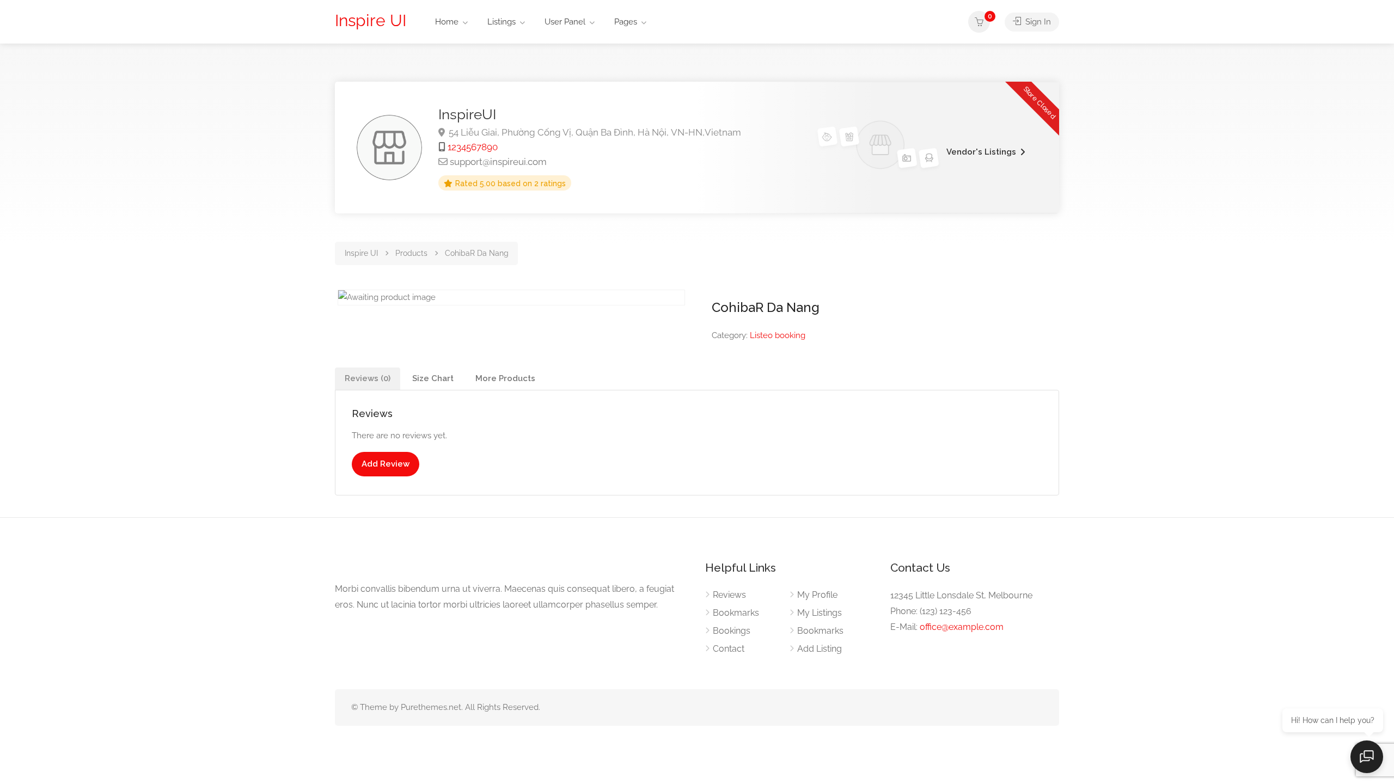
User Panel (565, 22)
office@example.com (962, 627)
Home (446, 22)
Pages (625, 22)
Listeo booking (777, 335)
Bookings (731, 631)
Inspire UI (370, 20)
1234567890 (473, 147)
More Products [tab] (505, 378)
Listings (501, 22)
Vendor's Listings (981, 152)
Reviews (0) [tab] (367, 378)
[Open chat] (1366, 756)
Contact (728, 649)
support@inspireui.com (498, 161)
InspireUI (467, 114)
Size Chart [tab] (433, 378)
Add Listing (819, 649)
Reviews (729, 595)
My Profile (817, 595)
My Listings (819, 613)
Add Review (385, 464)
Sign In (1037, 22)
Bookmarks (736, 613)
